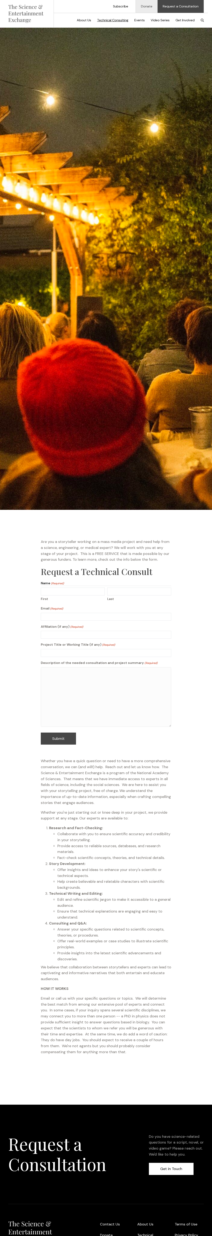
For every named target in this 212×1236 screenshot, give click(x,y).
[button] (202, 20)
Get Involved (185, 20)
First (44, 599)
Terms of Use (186, 1224)
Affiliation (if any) (62, 626)
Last (110, 599)
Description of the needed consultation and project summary (99, 663)
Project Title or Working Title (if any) (78, 644)
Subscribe (120, 6)
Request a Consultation (181, 6)
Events (139, 20)
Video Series (160, 20)
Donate (146, 6)
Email (52, 608)
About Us (84, 20)
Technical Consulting (112, 20)
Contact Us (110, 1224)
